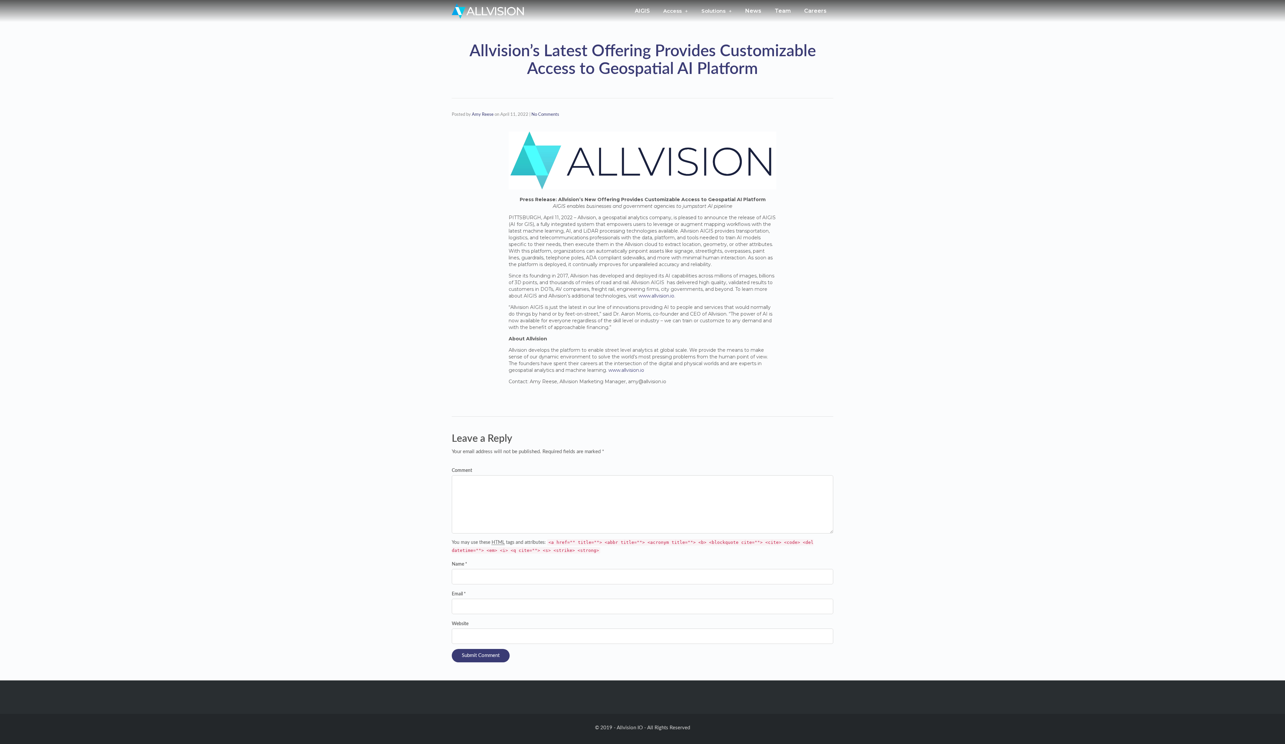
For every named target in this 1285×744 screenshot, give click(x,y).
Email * (459, 594)
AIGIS (642, 11)
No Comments (545, 114)
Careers (815, 11)
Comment (462, 470)
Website (460, 624)
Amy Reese (483, 114)
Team (783, 11)
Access (672, 11)
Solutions (713, 11)
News (753, 11)
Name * (459, 564)
